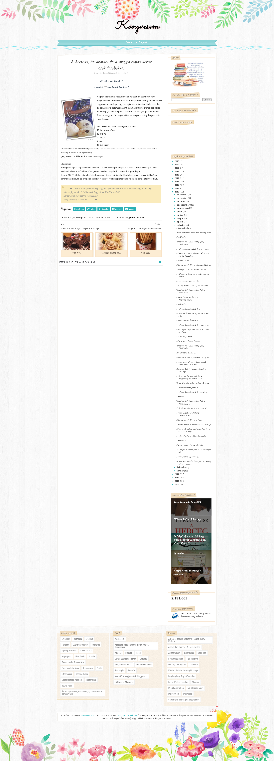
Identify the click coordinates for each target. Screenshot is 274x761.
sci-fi (99, 668)
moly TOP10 (173, 694)
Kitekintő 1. (181, 440)
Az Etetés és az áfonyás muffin (191, 436)
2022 (177, 164)
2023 (177, 161)
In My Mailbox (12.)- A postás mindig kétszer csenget (193, 463)
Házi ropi (145, 253)
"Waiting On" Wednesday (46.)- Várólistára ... (190, 347)
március (181, 225)
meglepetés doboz (123, 664)
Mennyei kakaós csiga (110, 253)
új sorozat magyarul (124, 682)
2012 (177, 474)
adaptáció (119, 639)
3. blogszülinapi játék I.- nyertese (192, 392)
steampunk (67, 674)
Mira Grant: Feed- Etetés (188, 341)
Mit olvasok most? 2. (186, 352)
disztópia (77, 639)
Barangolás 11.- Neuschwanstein (191, 269)
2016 (177, 181)
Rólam (129, 42)
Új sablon (179, 554)
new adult (80, 656)
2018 (177, 174)
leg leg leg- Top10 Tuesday (181, 676)
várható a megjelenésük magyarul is (131, 676)
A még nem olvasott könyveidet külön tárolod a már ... (191, 363)
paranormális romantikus (73, 662)
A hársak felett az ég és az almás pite (192, 315)
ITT (105, 87)
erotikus (89, 639)
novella (91, 656)
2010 (177, 481)
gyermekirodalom (80, 644)
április (180, 221)
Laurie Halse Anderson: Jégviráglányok (187, 299)
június (180, 215)
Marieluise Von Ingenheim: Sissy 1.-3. (193, 357)
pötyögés (119, 670)
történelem (91, 680)
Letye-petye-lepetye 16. (187, 456)
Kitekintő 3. (181, 304)
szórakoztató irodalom (72, 680)
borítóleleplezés (175, 658)
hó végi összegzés (177, 664)
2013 (177, 191)
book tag (202, 653)
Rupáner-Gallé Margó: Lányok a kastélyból (191, 370)
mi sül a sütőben (176, 688)
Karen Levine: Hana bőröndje (190, 445)
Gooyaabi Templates (127, 715)
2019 (177, 171)
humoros (96, 644)
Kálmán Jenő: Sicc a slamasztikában (193, 265)
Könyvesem (137, 26)
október (181, 201)
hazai (138, 653)
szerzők (131, 670)
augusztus (182, 208)
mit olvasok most (144, 664)
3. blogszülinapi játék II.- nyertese (192, 325)
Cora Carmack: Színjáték (187, 502)
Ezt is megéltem (184, 336)
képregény (66, 656)
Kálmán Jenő (182, 260)
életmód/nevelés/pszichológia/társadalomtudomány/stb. (82, 692)
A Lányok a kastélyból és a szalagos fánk (193, 451)
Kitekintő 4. (181, 237)
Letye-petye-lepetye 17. (187, 281)
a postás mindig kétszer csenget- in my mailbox (186, 640)
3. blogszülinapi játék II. (187, 387)
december (182, 194)
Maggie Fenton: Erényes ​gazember (188, 572)
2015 (177, 185)
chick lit (66, 639)
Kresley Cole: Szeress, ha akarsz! (192, 285)
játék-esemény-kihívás (125, 658)
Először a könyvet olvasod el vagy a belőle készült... (192, 255)
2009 (177, 484)
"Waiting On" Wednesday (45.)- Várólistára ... (190, 403)
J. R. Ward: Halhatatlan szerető (191, 408)
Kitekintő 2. (181, 396)
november (182, 198)
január (180, 470)
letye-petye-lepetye (178, 682)
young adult (67, 685)
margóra (143, 658)
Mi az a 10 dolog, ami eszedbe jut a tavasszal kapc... (193, 430)
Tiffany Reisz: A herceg (187, 519)
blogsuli (128, 653)
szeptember (183, 204)
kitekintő (194, 664)
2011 (177, 477)
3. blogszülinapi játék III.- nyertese (192, 249)
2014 (177, 188)
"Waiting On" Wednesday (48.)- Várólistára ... (190, 243)
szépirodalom (82, 674)
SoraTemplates (88, 715)
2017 (177, 178)
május (180, 218)
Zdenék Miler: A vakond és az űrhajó (193, 424)
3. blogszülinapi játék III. (188, 309)
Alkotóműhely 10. (184, 228)
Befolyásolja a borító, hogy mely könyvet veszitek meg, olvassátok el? (190, 540)
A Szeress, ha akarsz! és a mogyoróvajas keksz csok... (189, 377)
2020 (177, 168)
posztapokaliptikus (70, 668)
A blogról (141, 42)
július (180, 211)
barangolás (189, 653)
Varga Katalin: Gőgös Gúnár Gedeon (192, 383)
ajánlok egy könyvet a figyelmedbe (184, 647)
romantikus (88, 668)
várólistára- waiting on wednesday (183, 699)
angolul (118, 653)
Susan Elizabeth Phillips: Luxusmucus (188, 414)
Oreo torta (76, 253)
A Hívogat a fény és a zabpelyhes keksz (192, 275)
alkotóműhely (174, 653)
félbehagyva (192, 658)
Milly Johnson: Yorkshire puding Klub (193, 232)
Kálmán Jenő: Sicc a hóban (189, 420)
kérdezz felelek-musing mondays (183, 670)
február (181, 467)
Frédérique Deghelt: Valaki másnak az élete (192, 331)
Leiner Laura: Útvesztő (187, 320)
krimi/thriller (86, 650)
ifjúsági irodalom (69, 650)
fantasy (65, 644)
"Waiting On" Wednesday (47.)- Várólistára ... (190, 292)
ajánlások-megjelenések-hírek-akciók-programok (132, 645)
